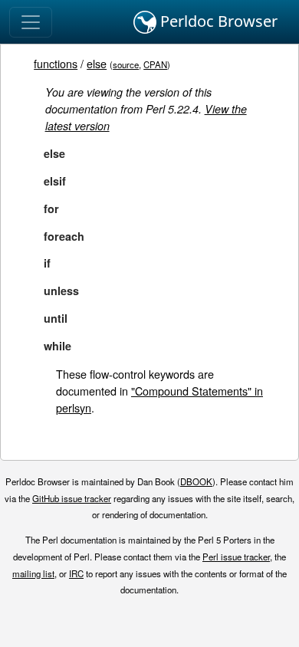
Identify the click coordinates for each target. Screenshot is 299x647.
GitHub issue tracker (71, 498)
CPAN (155, 64)
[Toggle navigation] (30, 22)
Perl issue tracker (236, 556)
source (126, 64)
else (97, 63)
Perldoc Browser (217, 21)
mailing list (33, 573)
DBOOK (196, 481)
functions (55, 63)
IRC (76, 573)
